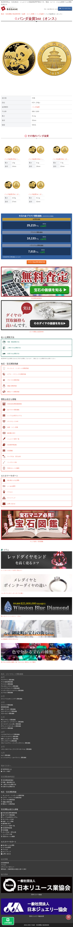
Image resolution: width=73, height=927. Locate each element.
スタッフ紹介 (6, 771)
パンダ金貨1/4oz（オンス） (62, 159)
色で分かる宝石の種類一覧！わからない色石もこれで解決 (18, 662)
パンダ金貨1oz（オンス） (37, 194)
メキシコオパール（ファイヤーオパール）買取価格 (16, 749)
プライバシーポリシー (7, 867)
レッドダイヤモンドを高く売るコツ (11, 570)
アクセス (3, 865)
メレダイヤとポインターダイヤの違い (12, 593)
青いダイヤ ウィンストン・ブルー (11, 616)
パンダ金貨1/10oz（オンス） (38, 159)
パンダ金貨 (36, 107)
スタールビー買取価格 (7, 713)
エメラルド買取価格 (7, 692)
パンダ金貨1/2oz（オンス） (13, 194)
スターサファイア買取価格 (9, 711)
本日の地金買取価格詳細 (36, 262)
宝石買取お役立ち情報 (9, 809)
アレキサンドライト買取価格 (9, 686)
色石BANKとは (7, 769)
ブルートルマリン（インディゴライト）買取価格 (15, 743)
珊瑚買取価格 (5, 707)
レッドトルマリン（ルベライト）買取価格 (13, 757)
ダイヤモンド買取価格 (9, 719)
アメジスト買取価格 (7, 684)
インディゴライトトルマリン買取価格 (12, 690)
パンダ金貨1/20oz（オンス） (14, 159)
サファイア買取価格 (7, 705)
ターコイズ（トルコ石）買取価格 (11, 724)
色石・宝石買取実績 (8, 792)
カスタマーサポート (8, 842)
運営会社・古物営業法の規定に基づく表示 (13, 869)
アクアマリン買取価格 (7, 679)
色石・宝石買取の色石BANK (40, 925)
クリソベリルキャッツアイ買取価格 (11, 699)
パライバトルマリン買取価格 (9, 736)
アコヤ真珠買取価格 (7, 682)
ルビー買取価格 (5, 755)
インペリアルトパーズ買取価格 (10, 688)
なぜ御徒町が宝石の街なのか (9, 639)
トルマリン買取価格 (7, 728)
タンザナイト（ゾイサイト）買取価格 (12, 722)
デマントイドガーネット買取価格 (11, 726)
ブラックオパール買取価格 (9, 741)
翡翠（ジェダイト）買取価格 (9, 738)
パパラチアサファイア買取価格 (10, 734)
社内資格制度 (5, 862)
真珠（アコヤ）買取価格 (8, 709)
